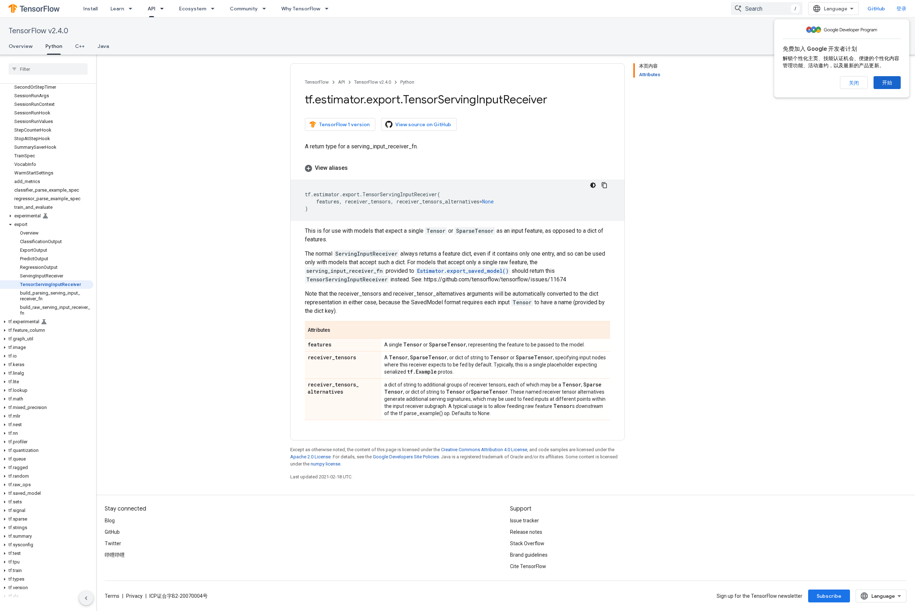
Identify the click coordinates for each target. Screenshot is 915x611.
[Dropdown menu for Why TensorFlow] (328, 8)
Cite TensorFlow (528, 566)
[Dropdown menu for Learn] (132, 8)
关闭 (854, 83)
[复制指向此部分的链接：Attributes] (337, 330)
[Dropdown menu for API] (164, 8)
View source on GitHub (423, 124)
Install (90, 8)
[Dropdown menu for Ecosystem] (214, 8)
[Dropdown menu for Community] (266, 8)
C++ (80, 46)
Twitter (113, 543)
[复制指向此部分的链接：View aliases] (355, 168)
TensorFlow (317, 82)
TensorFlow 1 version (344, 124)
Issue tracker (524, 520)
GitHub (876, 8)
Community (244, 8)
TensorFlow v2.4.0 (38, 30)
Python (53, 46)
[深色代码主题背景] (593, 185)
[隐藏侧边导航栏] (86, 598)
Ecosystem (192, 8)
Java (103, 46)
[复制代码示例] (604, 185)
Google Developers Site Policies (406, 456)
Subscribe (829, 596)
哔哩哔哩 (115, 555)
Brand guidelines (529, 555)
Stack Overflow (527, 543)
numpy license (325, 464)
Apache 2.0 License (310, 456)
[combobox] (766, 8)
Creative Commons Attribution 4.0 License (484, 449)
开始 (887, 82)
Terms (112, 596)
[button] (46, 216)
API (151, 8)
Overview (21, 46)
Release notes (526, 532)
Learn (117, 8)
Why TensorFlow (300, 8)
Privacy (134, 596)
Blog (110, 520)
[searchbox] (48, 69)
